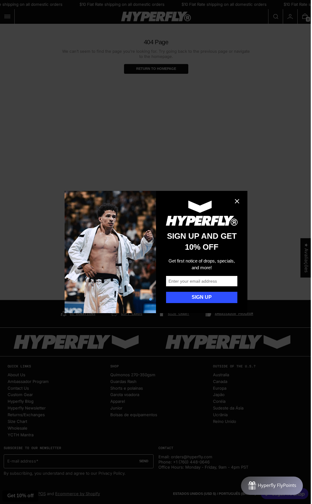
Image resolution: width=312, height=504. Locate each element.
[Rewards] (267, 486)
